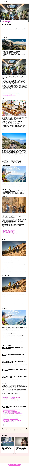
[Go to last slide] (2, 445)
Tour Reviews (9, 21)
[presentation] (7, 441)
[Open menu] (27, 1)
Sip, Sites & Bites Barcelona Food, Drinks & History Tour (10, 399)
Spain (6, 21)
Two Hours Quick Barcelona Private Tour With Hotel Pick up (11, 412)
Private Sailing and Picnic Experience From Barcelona (10, 233)
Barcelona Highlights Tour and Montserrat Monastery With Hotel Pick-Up (13, 415)
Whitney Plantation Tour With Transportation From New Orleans (7, 429)
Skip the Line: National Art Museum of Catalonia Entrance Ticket (12, 420)
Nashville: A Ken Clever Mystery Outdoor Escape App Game (22, 429)
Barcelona (3, 21)
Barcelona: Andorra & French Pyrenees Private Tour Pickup (11, 94)
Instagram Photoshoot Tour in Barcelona (8, 421)
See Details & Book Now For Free (14, 464)
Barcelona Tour (5, 403)
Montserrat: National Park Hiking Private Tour (9, 95)
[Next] (27, 445)
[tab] (13, 453)
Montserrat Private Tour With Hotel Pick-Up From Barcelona (11, 397)
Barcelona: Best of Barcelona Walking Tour (9, 232)
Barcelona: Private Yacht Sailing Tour (8, 231)
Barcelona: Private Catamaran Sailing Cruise (9, 398)
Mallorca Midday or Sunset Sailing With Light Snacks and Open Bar (7, 448)
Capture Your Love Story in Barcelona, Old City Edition (10, 419)
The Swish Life (4, 450)
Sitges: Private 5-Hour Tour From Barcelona (9, 230)
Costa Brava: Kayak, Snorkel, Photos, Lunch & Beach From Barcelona (12, 413)
